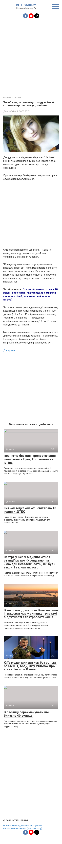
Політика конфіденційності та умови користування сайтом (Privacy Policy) (22, 827)
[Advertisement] (31, 55)
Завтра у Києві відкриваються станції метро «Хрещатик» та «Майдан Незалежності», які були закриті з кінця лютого (29, 562)
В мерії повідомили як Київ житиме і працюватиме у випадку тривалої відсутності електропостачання (31, 613)
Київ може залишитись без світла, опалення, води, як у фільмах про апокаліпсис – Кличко (30, 666)
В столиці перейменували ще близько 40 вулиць (26, 713)
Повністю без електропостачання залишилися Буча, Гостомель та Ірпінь (30, 459)
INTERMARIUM (26, 5)
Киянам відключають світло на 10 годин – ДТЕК (30, 509)
